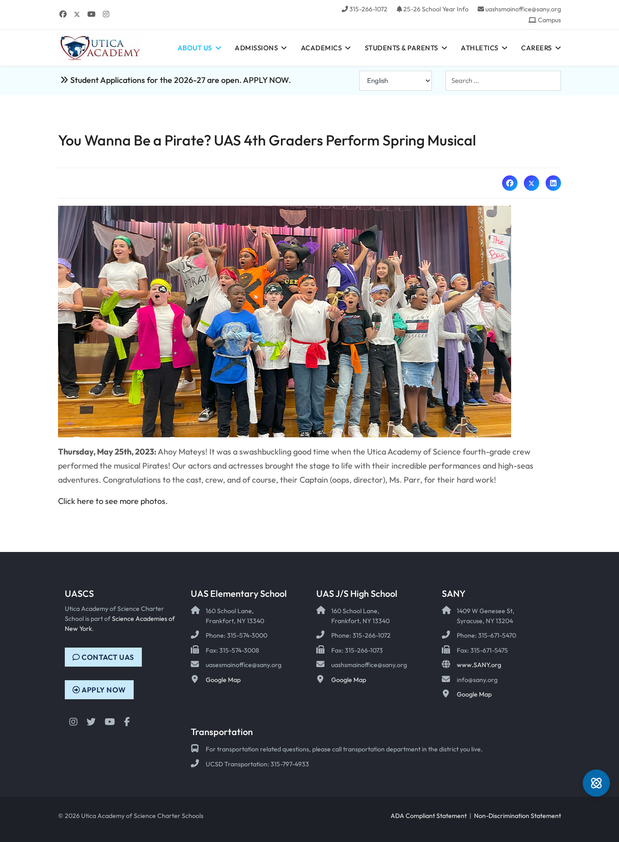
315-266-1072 (368, 9)
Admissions (256, 48)
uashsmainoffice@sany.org (523, 9)
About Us (195, 48)
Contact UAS (107, 657)
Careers (536, 48)
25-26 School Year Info (436, 9)
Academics (321, 48)
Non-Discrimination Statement (517, 816)
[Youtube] (91, 14)
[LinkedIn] (553, 183)
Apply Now (103, 689)
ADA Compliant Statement (429, 816)
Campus (549, 20)
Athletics (479, 48)
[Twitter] (77, 14)
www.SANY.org (479, 665)
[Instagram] (106, 14)
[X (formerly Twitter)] (531, 183)
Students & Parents (401, 48)
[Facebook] (63, 14)
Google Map (223, 680)
